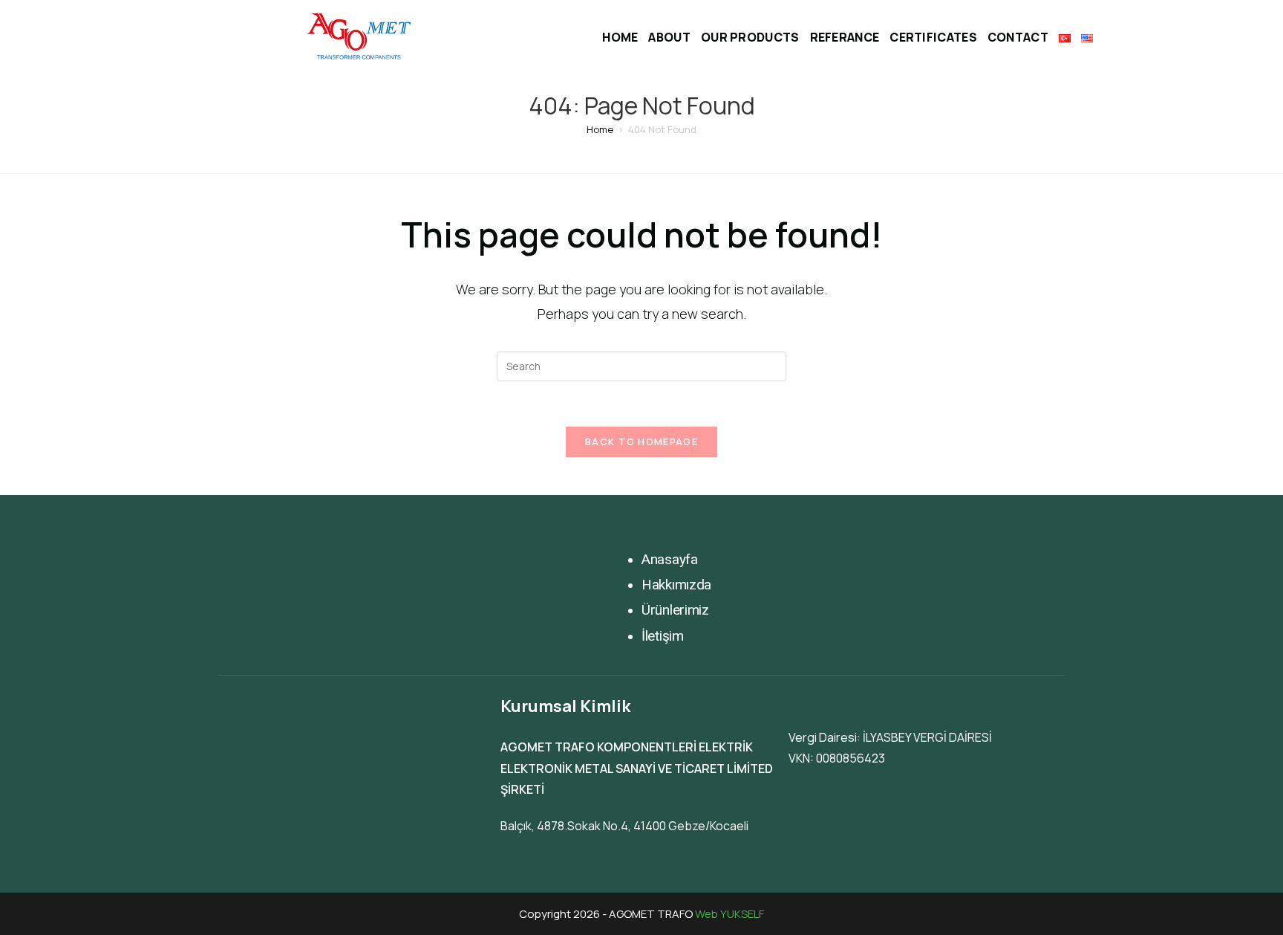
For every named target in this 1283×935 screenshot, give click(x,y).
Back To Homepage (641, 441)
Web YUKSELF (729, 914)
